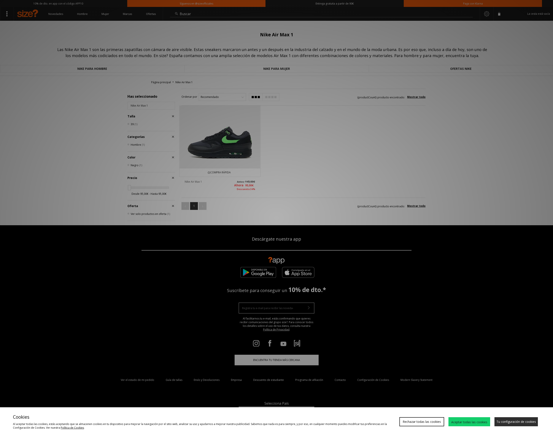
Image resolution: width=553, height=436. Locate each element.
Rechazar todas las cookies (422, 422)
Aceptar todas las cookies (469, 422)
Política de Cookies (72, 428)
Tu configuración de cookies (516, 422)
